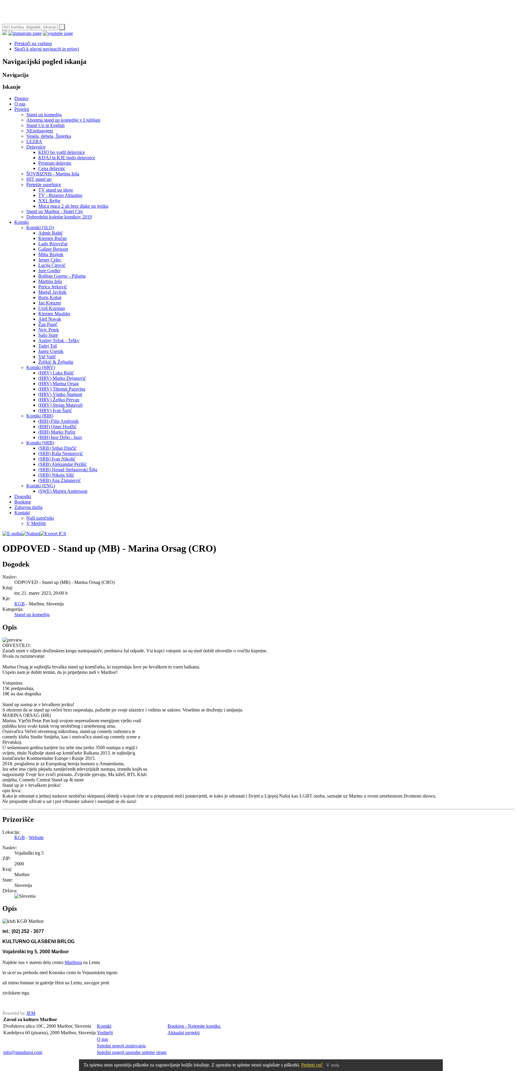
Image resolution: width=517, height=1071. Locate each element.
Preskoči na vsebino (33, 43)
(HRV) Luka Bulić (56, 372)
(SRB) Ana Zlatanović (59, 480)
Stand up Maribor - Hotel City (54, 211)
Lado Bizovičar (53, 243)
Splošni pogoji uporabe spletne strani (131, 1052)
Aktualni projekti (184, 1032)
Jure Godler (49, 270)
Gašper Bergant (53, 249)
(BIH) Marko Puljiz (56, 431)
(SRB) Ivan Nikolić (56, 458)
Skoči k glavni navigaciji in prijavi (46, 48)
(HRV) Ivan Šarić (55, 410)
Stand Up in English (45, 125)
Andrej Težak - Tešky (58, 340)
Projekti (21, 109)
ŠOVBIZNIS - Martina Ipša (52, 173)
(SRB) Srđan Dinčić (57, 448)
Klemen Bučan (52, 238)
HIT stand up (38, 179)
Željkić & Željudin (55, 362)
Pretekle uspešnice (43, 184)
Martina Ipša (50, 281)
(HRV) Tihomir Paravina (61, 388)
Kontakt (22, 512)
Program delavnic (55, 163)
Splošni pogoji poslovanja (121, 1045)
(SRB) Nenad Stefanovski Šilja (67, 469)
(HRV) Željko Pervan (58, 399)
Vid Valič (47, 356)
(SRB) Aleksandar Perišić (62, 464)
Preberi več (312, 1064)
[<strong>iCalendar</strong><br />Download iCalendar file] (53, 533)
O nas (19, 103)
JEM (30, 1013)
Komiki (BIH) (39, 415)
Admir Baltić (50, 232)
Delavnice (35, 146)
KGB (19, 603)
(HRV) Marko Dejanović (62, 378)
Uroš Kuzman (51, 308)
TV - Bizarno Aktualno (60, 195)
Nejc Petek (48, 329)
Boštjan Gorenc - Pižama (62, 276)
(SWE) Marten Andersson (62, 491)
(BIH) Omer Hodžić (57, 426)
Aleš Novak (49, 319)
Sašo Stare (48, 335)
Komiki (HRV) (40, 367)
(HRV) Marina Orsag (58, 383)
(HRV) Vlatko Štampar (60, 394)
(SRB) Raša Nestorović (60, 453)
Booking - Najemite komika (194, 1026)
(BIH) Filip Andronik (58, 421)
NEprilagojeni (39, 130)
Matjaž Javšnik (52, 292)
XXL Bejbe (49, 200)
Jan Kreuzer (49, 302)
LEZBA (34, 141)
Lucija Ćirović (52, 265)
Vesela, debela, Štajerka (48, 136)
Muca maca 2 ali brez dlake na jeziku (73, 206)
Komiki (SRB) (40, 442)
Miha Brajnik (50, 254)
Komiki (21, 222)
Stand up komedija (44, 114)
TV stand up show (55, 189)
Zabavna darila (28, 507)
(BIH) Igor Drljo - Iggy (60, 437)
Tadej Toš (47, 345)
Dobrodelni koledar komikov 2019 (59, 216)
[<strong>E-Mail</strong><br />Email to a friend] (12, 533)
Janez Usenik (50, 351)
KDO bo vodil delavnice (61, 152)
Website (36, 837)
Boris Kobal (49, 297)
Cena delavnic (51, 168)
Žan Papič (47, 324)
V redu (332, 1065)
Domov (21, 98)
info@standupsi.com (22, 1052)
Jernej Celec (49, 259)
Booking (22, 501)
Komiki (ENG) (40, 485)
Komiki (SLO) (40, 227)
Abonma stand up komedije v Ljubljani (63, 120)
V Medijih (36, 523)
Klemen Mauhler (54, 313)
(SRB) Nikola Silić (56, 475)
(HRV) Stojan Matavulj (60, 405)
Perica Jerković (52, 286)
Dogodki (22, 496)
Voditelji (105, 1032)
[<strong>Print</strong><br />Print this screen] (31, 533)
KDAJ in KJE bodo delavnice (66, 157)
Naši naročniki (40, 518)
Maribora (73, 962)
